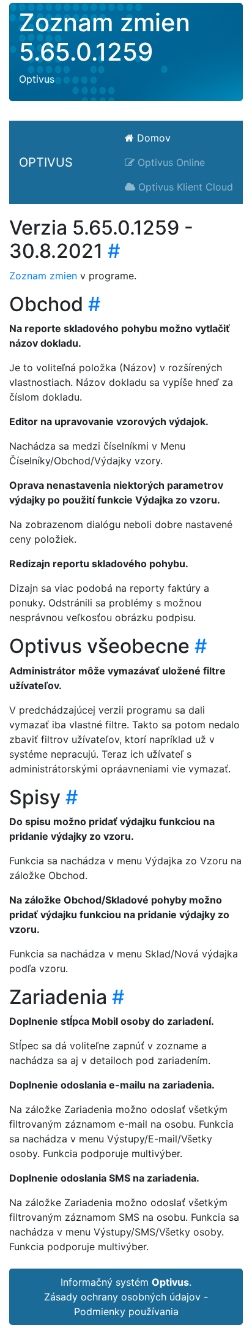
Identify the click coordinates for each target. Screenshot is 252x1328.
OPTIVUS (46, 162)
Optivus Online (170, 162)
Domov (152, 138)
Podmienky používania (126, 1311)
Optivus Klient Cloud (184, 187)
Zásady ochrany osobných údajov (122, 1297)
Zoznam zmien (43, 276)
